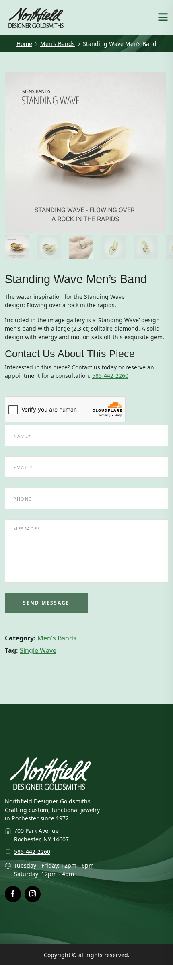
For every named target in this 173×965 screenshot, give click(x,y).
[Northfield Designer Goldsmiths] (36, 16)
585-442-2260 (110, 375)
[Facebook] (13, 894)
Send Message (46, 602)
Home (24, 44)
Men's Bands (57, 44)
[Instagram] (33, 894)
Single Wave (38, 650)
